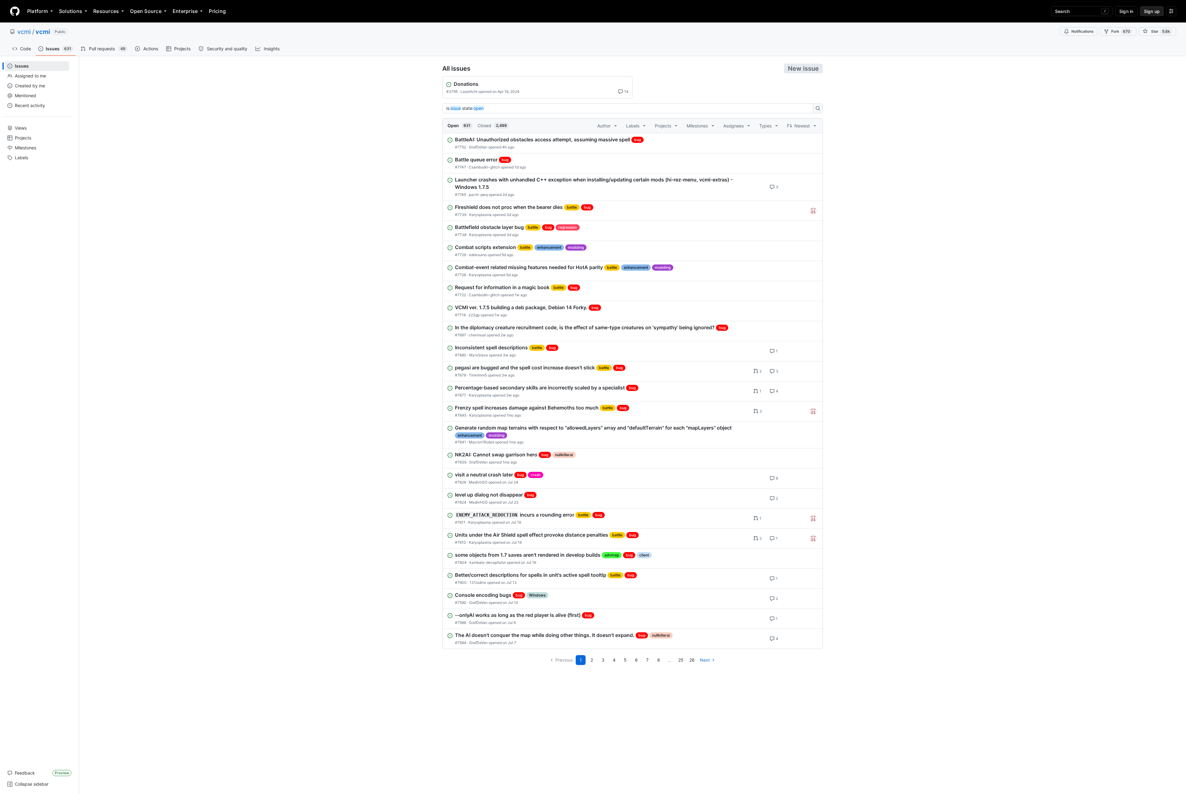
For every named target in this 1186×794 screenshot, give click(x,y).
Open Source (146, 11)
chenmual (477, 335)
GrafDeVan (478, 147)
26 (692, 660)
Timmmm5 (478, 375)
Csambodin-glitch (484, 167)
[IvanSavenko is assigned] (813, 211)
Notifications (1082, 31)
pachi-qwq (478, 194)
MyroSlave (478, 355)
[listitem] (632, 143)
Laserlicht (469, 91)
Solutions (70, 11)
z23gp (474, 315)
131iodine (477, 582)
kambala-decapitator (487, 562)
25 (680, 660)
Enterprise (185, 11)
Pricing (217, 11)
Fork (1120, 31)
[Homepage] (15, 11)
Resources (106, 11)
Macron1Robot (481, 442)
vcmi (24, 31)
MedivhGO (478, 482)
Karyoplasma (480, 214)
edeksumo (478, 254)
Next (705, 660)
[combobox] (629, 108)
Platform (37, 11)
